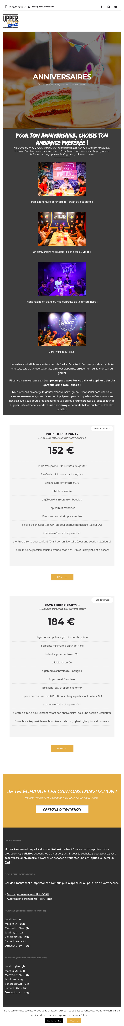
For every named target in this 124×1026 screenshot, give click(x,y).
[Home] (11, 27)
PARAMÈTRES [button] (54, 1021)
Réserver (62, 577)
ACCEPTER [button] (74, 1021)
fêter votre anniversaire (21, 857)
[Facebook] (101, 6)
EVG (7, 862)
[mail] (115, 6)
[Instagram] (108, 6)
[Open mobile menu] (117, 21)
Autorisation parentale (20, 898)
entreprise (92, 857)
